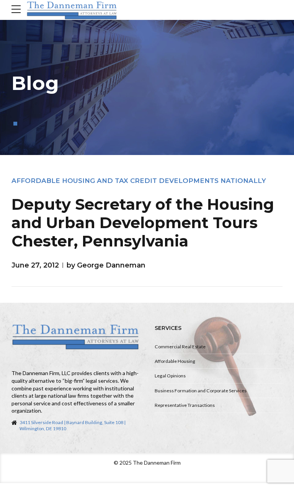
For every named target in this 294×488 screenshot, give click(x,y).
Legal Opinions (170, 376)
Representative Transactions (185, 405)
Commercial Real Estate (180, 346)
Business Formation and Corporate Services (201, 390)
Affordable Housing (175, 361)
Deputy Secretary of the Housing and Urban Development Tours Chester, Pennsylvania (142, 222)
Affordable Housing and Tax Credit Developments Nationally (138, 180)
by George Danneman (106, 265)
